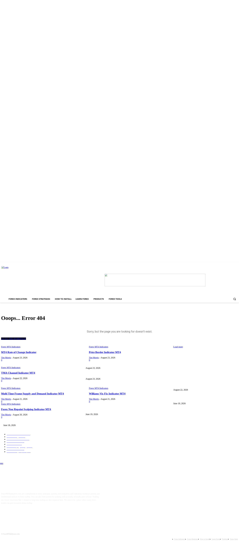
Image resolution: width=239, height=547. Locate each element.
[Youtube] (30, 511)
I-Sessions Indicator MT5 (183, 399)
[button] (234, 299)
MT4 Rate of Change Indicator (185, 363)
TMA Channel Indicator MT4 (97, 385)
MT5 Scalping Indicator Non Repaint (18, 421)
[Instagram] (13, 511)
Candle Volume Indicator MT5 (98, 410)
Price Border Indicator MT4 (97, 374)
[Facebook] (4, 511)
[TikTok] (22, 511)
